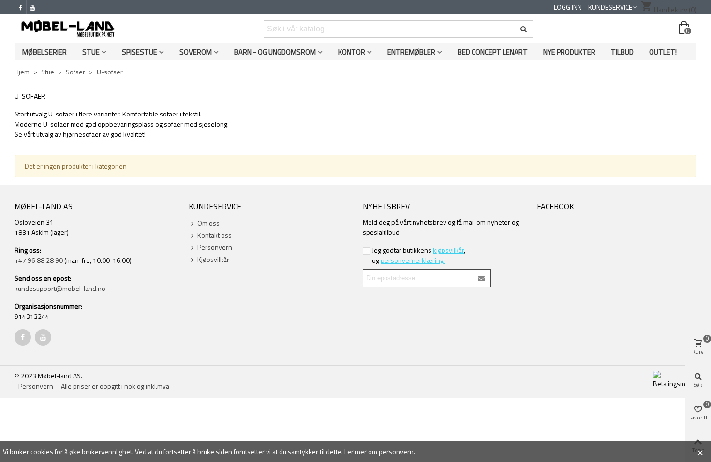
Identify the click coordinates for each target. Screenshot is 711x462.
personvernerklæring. (413, 260)
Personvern (214, 247)
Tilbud (622, 52)
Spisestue (139, 52)
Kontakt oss (214, 235)
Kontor (351, 52)
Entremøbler (411, 52)
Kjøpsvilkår (213, 259)
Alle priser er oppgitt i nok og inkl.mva (115, 386)
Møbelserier (44, 52)
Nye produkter (569, 52)
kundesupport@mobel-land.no (60, 288)
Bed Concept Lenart (493, 52)
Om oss (208, 223)
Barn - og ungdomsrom (275, 52)
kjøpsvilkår (448, 250)
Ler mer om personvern (379, 452)
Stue (91, 52)
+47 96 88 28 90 (39, 260)
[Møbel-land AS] (68, 29)
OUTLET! (663, 52)
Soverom (195, 52)
